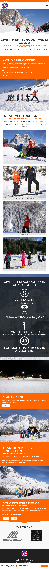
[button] (47, 6)
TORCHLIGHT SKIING (24, 332)
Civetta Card (25, 300)
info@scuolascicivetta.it (30, 562)
